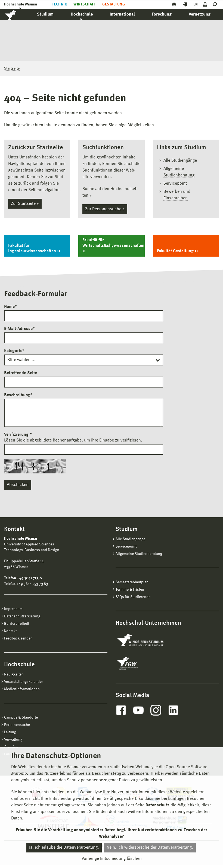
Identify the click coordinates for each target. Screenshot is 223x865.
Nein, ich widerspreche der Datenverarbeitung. (150, 847)
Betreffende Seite (20, 373)
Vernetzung (199, 14)
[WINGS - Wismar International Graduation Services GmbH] (146, 640)
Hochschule (82, 14)
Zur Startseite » (25, 204)
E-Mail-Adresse (19, 329)
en (195, 4)
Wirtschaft (84, 4)
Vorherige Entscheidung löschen (112, 859)
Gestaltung (113, 4)
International (122, 14)
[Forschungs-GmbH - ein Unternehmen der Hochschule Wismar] (140, 663)
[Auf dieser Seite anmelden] (205, 4)
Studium (45, 14)
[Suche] (216, 4)
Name (10, 307)
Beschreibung (18, 395)
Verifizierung (18, 434)
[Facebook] (121, 710)
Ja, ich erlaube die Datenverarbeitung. (64, 847)
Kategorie (14, 351)
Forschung (162, 14)
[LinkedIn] (173, 710)
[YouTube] (138, 710)
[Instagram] (155, 710)
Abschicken (18, 485)
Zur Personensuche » (105, 209)
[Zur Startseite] (16, 14)
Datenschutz (157, 805)
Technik (59, 4)
